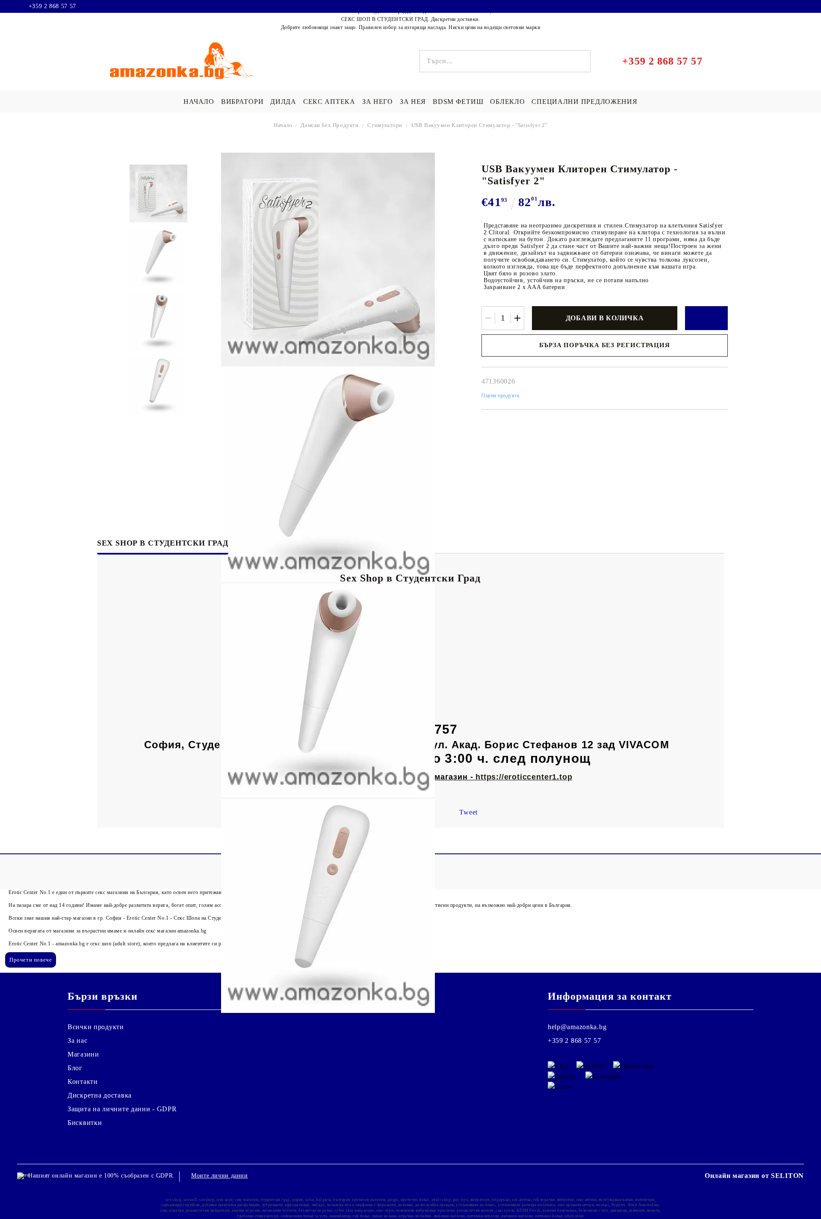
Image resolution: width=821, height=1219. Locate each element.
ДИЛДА (283, 101)
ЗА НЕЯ (413, 101)
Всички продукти (96, 1026)
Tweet (468, 812)
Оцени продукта (500, 395)
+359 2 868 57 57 (52, 6)
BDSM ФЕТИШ (458, 101)
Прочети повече (30, 959)
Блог (75, 1067)
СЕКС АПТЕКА (329, 101)
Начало (283, 125)
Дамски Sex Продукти (329, 125)
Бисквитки (85, 1122)
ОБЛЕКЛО (507, 101)
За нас (77, 1040)
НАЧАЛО (198, 101)
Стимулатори (384, 125)
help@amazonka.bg (577, 1026)
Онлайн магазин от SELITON (754, 1175)
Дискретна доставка (100, 1095)
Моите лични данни (219, 1175)
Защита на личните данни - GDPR (122, 1109)
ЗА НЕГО (377, 101)
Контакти (83, 1081)
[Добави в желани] (706, 318)
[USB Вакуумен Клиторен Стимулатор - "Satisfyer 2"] (158, 193)
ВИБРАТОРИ (242, 101)
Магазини (83, 1054)
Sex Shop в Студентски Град (162, 543)
